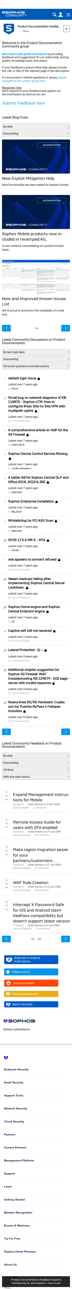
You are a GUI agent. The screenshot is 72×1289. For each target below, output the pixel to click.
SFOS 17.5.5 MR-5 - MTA (26, 540)
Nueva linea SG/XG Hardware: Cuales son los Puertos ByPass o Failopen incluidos (36, 706)
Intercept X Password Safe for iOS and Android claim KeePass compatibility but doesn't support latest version (41, 913)
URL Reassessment (24, 994)
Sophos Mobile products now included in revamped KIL (32, 236)
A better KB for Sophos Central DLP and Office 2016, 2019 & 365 (38, 479)
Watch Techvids (22, 1004)
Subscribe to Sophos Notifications (27, 959)
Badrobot (17, 492)
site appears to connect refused (32, 559)
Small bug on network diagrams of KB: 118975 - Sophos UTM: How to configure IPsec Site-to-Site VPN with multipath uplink (37, 404)
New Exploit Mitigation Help (28, 178)
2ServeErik (18, 444)
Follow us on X (21, 972)
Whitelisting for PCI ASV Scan (30, 520)
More (26, 31)
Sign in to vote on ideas (6, 792)
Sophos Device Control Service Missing (38, 453)
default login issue (22, 378)
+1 (42, 650)
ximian (15, 550)
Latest (23, 384)
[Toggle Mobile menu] (67, 15)
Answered (5, 540)
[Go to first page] (33, 939)
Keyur (15, 388)
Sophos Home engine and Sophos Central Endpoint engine (34, 609)
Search (54, 14)
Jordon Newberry (22, 468)
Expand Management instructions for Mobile (41, 797)
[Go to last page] (37, 328)
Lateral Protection (21, 650)
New (66, 28)
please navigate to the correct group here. (34, 79)
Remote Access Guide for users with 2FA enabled (37, 824)
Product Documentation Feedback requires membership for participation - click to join (36, 1281)
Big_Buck (17, 511)
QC (13, 621)
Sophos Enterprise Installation (31, 501)
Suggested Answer (5, 398)
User (60, 14)
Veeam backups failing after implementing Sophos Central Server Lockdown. (36, 583)
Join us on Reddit (24, 983)
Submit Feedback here (23, 103)
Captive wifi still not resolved (30, 630)
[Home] (19, 14)
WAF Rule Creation (30, 882)
